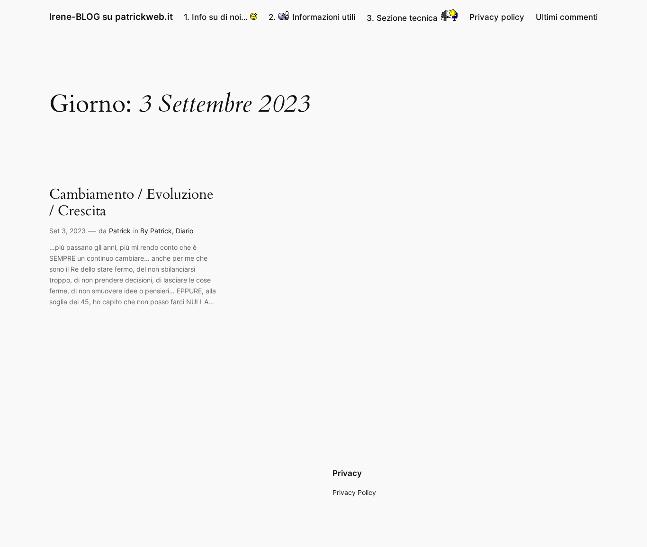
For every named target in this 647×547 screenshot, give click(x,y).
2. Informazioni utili (312, 17)
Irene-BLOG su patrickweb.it (111, 16)
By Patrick (156, 231)
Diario (184, 231)
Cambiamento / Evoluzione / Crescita (131, 203)
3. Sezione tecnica (403, 18)
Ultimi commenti (567, 17)
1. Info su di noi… (217, 17)
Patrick (120, 231)
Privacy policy (496, 17)
